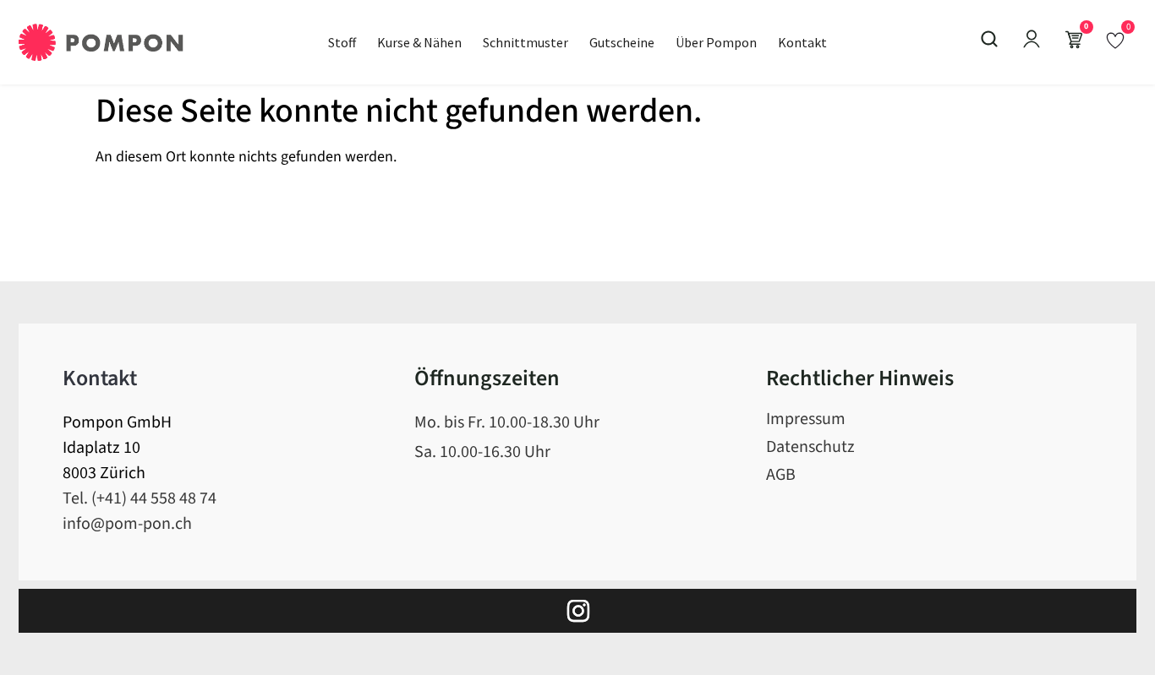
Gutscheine (621, 42)
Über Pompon (716, 42)
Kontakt (802, 42)
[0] (1115, 40)
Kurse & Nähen (419, 42)
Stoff (342, 42)
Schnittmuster (525, 42)
